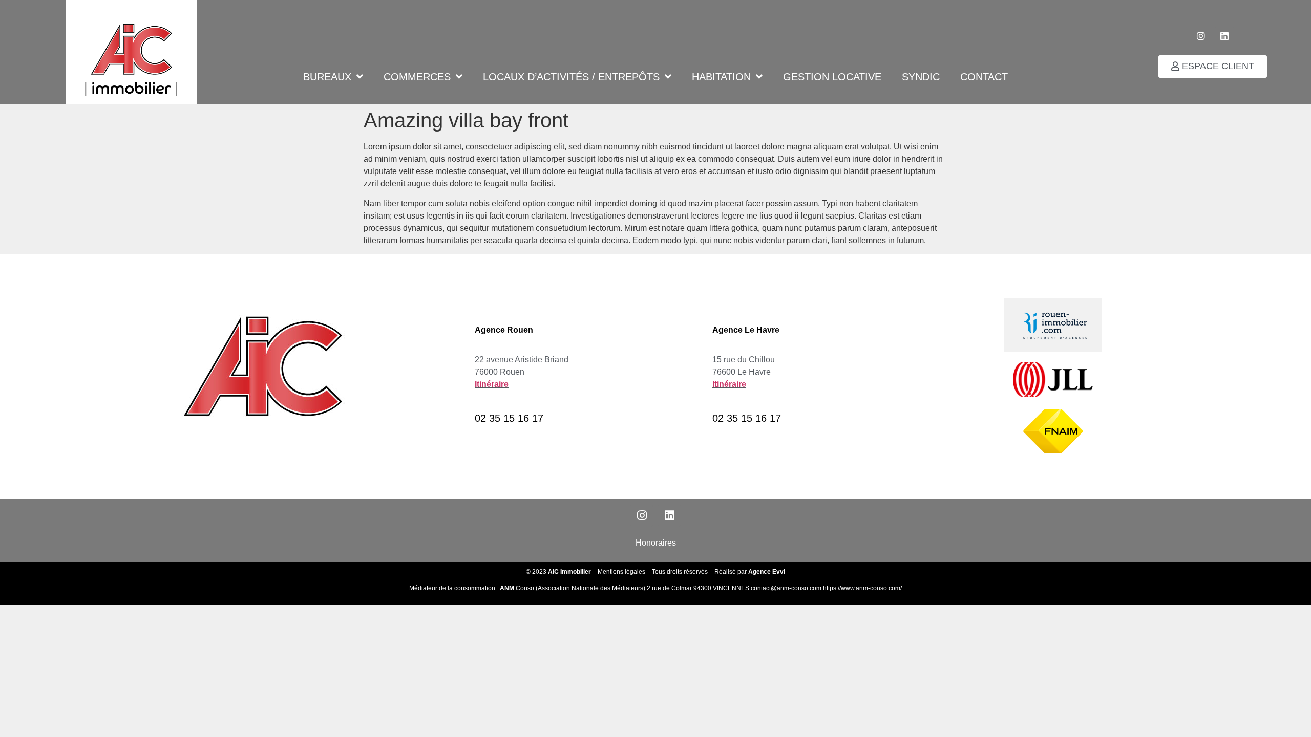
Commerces (417, 76)
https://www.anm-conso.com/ (862, 588)
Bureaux (327, 76)
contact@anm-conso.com (787, 588)
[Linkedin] (1224, 36)
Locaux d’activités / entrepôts (571, 76)
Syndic (921, 76)
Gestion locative (832, 76)
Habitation (721, 76)
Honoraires (656, 542)
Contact (984, 76)
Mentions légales (621, 571)
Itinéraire (492, 384)
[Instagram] (1201, 36)
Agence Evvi (766, 571)
